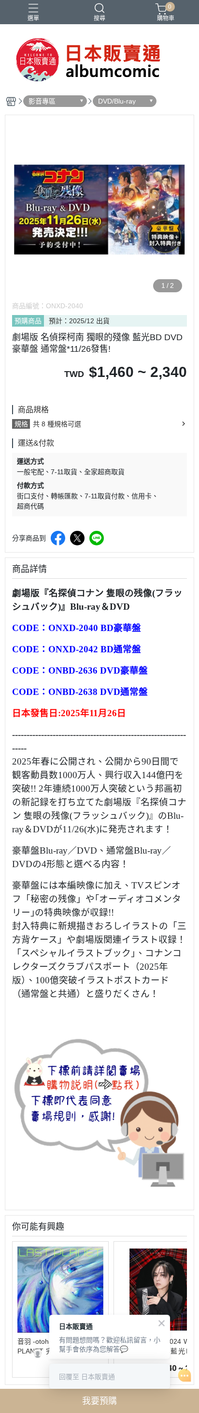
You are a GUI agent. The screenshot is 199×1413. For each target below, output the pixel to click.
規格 (21, 424)
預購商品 (28, 321)
